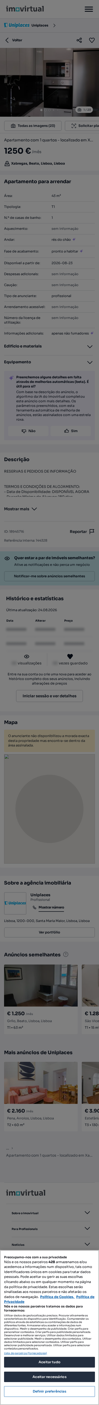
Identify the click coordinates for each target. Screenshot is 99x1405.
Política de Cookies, (57, 1297)
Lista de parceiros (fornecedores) (25, 1353)
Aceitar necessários (49, 1377)
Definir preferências (50, 1391)
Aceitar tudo (49, 1362)
